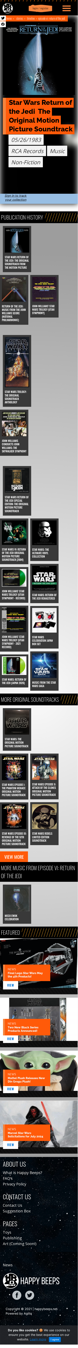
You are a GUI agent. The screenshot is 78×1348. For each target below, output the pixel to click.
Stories (19, 18)
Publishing (12, 1238)
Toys (7, 1232)
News (8, 1264)
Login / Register (40, 8)
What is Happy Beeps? (22, 1172)
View (10, 985)
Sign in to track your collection (16, 197)
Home (9, 18)
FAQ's (8, 1178)
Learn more (38, 1339)
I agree (55, 1339)
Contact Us (12, 1205)
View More (14, 856)
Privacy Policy (14, 1184)
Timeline (31, 18)
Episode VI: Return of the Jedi (51, 18)
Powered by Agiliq (19, 1313)
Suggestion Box (17, 1211)
